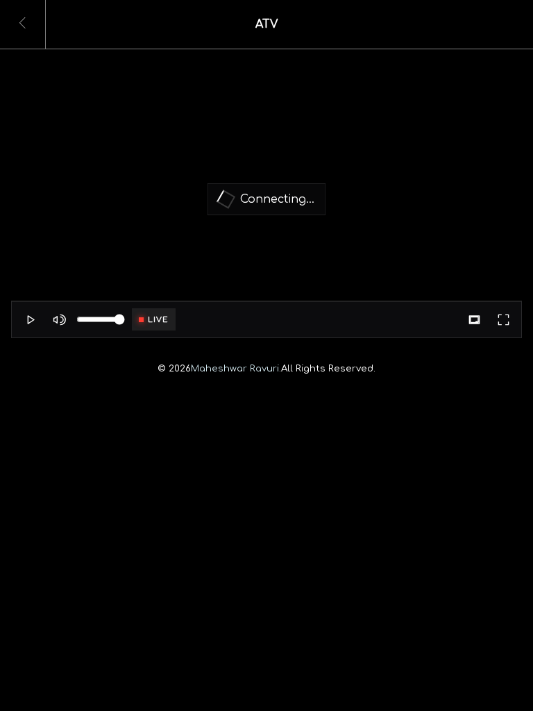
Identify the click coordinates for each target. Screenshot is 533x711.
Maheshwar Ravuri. (236, 368)
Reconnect (267, 229)
